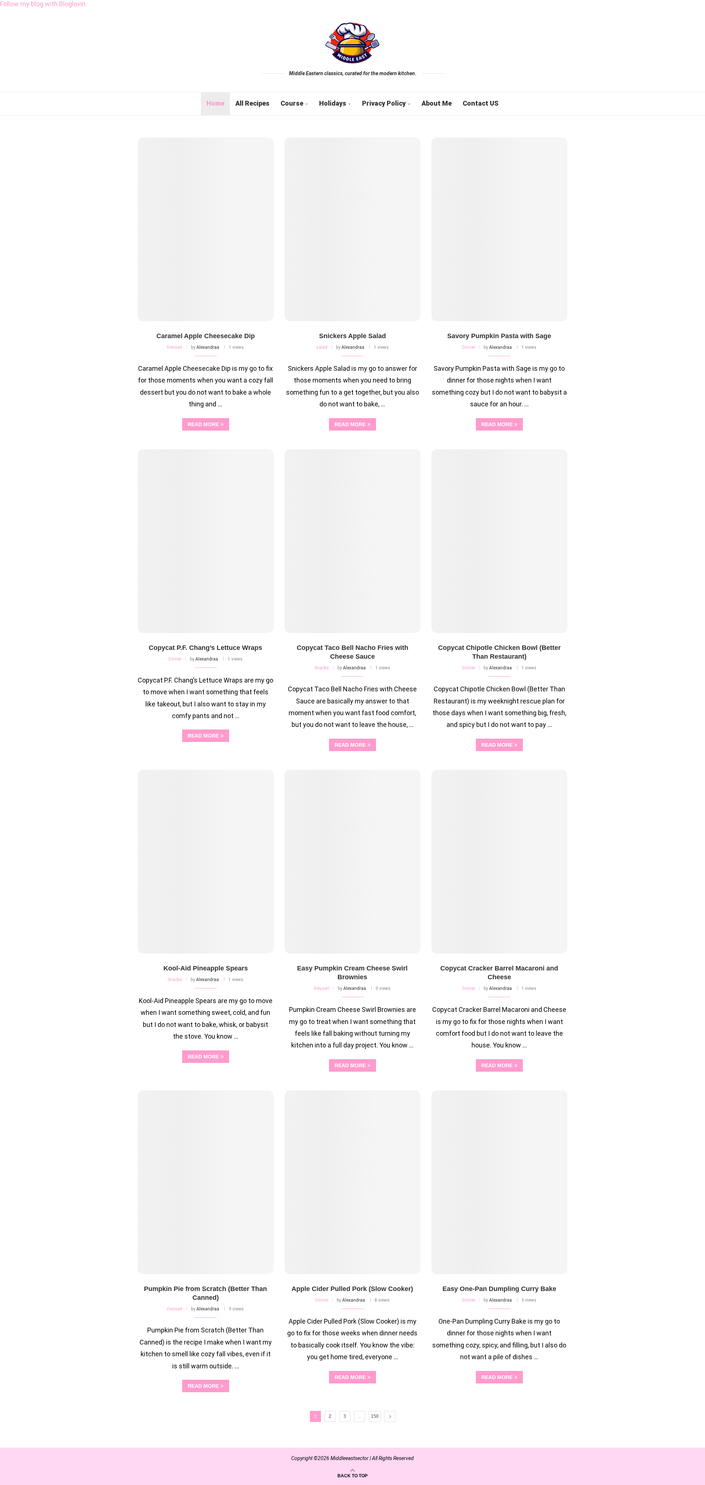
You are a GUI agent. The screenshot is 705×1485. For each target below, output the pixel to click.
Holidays (332, 103)
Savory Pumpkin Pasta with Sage (499, 336)
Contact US (481, 103)
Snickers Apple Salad (352, 336)
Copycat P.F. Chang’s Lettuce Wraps (205, 647)
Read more (203, 424)
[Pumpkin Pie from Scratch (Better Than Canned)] (206, 1182)
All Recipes (252, 103)
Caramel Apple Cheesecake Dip (205, 336)
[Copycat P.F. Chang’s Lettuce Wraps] (206, 541)
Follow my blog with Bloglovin (43, 4)
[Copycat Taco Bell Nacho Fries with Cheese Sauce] (352, 541)
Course (292, 103)
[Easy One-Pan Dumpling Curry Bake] (499, 1182)
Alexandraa (207, 347)
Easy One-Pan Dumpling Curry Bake (499, 1288)
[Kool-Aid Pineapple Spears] (206, 862)
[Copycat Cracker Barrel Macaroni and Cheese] (499, 862)
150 (375, 1416)
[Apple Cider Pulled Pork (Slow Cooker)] (352, 1182)
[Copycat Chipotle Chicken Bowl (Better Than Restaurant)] (499, 541)
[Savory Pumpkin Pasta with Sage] (499, 229)
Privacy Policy (384, 103)
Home (215, 103)
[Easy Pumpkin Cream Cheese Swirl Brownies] (352, 862)
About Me (437, 103)
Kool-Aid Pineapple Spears (205, 968)
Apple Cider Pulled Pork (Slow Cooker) (352, 1288)
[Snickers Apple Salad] (352, 229)
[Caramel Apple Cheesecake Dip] (206, 229)
